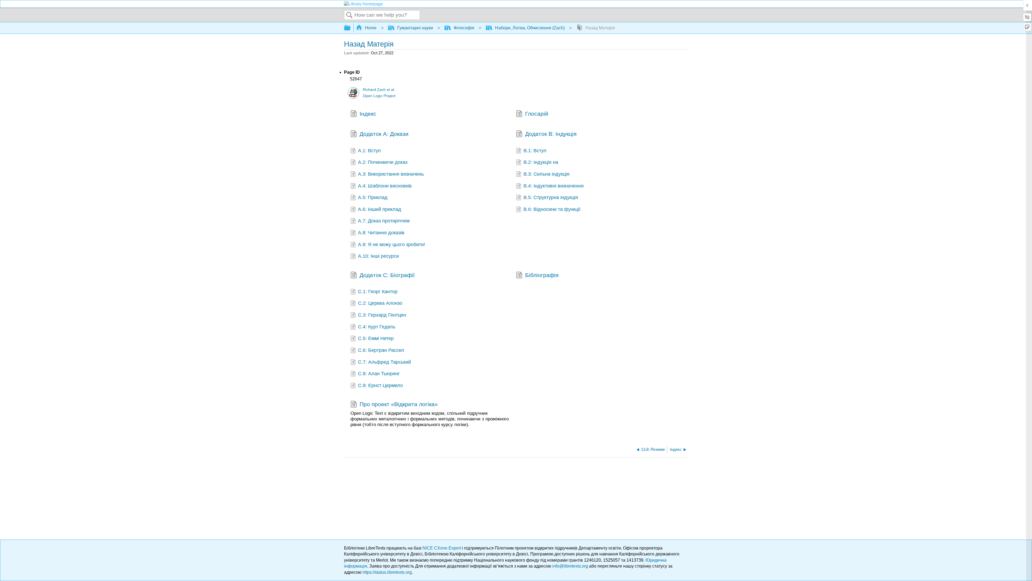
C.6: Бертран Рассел (381, 350)
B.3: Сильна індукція (546, 174)
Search (349, 15)
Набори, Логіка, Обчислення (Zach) (530, 28)
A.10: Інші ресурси (378, 256)
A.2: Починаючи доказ (382, 162)
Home (371, 28)
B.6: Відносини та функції (552, 209)
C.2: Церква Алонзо (380, 303)
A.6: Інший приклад (379, 209)
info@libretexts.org (570, 566)
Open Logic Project (379, 96)
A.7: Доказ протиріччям (384, 221)
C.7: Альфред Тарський (384, 362)
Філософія (464, 28)
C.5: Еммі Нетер (376, 338)
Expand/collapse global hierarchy (350, 28)
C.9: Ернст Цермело (380, 385)
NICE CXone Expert (442, 548)
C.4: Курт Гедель (376, 327)
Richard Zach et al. (379, 90)
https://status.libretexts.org (387, 572)
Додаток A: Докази (384, 134)
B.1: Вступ (535, 150)
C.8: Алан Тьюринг (379, 373)
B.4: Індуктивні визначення (554, 186)
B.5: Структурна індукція (551, 197)
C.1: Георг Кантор (377, 291)
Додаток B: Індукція (550, 134)
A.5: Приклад (373, 197)
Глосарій (536, 114)
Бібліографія (541, 275)
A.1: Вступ (369, 150)
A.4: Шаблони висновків (385, 186)
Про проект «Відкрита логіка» (399, 404)
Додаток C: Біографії (387, 275)
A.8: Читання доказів (381, 232)
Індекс (368, 114)
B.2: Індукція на (541, 162)
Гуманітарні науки (415, 28)
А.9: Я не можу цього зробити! (391, 244)
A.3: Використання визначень (391, 174)
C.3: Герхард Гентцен (382, 315)
